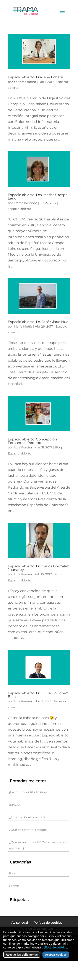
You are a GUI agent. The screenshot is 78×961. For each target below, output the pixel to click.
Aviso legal (19, 923)
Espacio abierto (19, 209)
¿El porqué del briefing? (27, 817)
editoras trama (25, 82)
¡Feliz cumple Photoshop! (28, 792)
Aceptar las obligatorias (22, 954)
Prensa (14, 886)
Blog (58, 447)
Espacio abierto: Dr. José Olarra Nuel (38, 322)
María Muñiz (23, 326)
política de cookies (54, 947)
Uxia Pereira (23, 447)
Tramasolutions (25, 203)
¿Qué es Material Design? (28, 830)
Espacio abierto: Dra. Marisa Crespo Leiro (38, 196)
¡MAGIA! (15, 805)
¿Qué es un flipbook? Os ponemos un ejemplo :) (37, 845)
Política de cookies (48, 923)
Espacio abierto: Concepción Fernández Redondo (32, 441)
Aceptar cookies (56, 954)
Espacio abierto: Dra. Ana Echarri (35, 77)
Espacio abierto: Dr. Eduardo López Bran (38, 695)
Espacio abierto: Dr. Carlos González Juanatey (38, 568)
